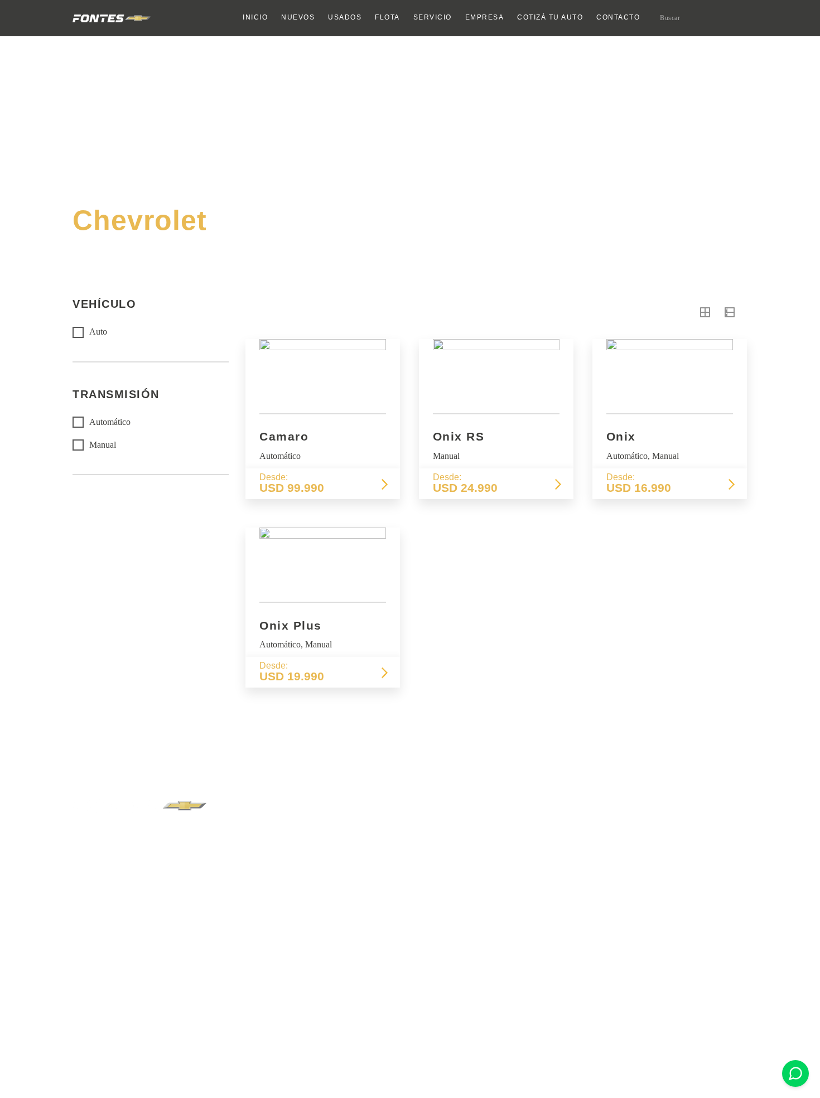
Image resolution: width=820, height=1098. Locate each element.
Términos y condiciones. (112, 1050)
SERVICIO (432, 17)
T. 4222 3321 (374, 841)
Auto (98, 332)
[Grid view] (705, 312)
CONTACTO (618, 17)
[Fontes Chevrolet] (112, 18)
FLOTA (387, 17)
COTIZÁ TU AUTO (550, 17)
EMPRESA (484, 17)
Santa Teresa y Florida (394, 830)
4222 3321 (370, 933)
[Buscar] (738, 17)
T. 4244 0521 (589, 841)
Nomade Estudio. (719, 1050)
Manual (102, 444)
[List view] (729, 312)
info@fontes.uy (378, 918)
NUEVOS (298, 17)
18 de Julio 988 (491, 830)
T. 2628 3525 (266, 841)
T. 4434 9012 (266, 955)
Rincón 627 (270, 944)
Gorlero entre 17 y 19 (608, 830)
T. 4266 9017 (482, 841)
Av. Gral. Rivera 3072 (285, 830)
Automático (110, 422)
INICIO (255, 17)
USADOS (344, 17)
